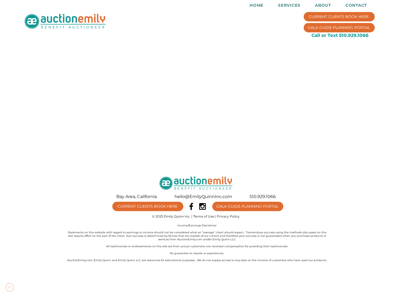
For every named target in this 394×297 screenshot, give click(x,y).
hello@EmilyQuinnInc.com (203, 196)
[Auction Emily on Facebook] (191, 206)
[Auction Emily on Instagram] (202, 206)
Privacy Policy (228, 216)
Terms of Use (203, 216)
